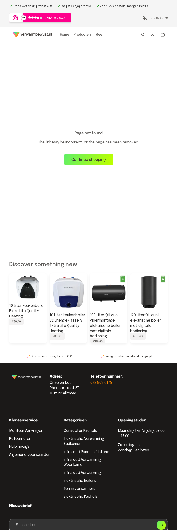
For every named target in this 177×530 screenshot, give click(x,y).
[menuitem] (99, 34)
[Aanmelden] (161, 525)
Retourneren (20, 439)
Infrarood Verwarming (82, 473)
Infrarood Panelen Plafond (86, 452)
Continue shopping (88, 160)
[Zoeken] (143, 35)
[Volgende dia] (42, 288)
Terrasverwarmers (79, 489)
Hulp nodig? (19, 447)
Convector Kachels (80, 431)
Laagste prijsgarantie (75, 6)
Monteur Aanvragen (26, 431)
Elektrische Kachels (81, 497)
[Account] (153, 35)
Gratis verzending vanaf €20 (32, 6)
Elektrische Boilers (80, 481)
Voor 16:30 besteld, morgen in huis (123, 6)
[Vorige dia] (14, 288)
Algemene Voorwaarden (29, 455)
